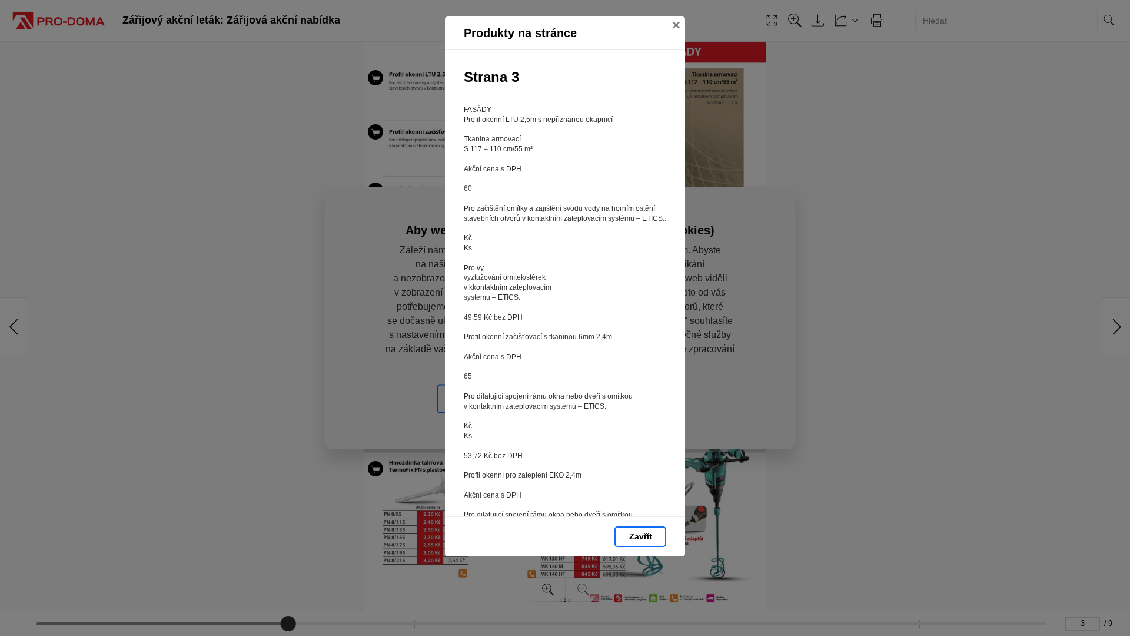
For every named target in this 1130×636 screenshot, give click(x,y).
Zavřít (640, 536)
